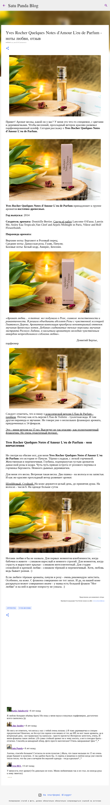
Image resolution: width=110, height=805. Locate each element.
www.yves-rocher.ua (98, 601)
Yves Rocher (25, 608)
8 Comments (21, 42)
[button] (7, 49)
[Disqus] (55, 665)
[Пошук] (106, 5)
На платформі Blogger (57, 795)
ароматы (11, 608)
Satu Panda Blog (23, 5)
